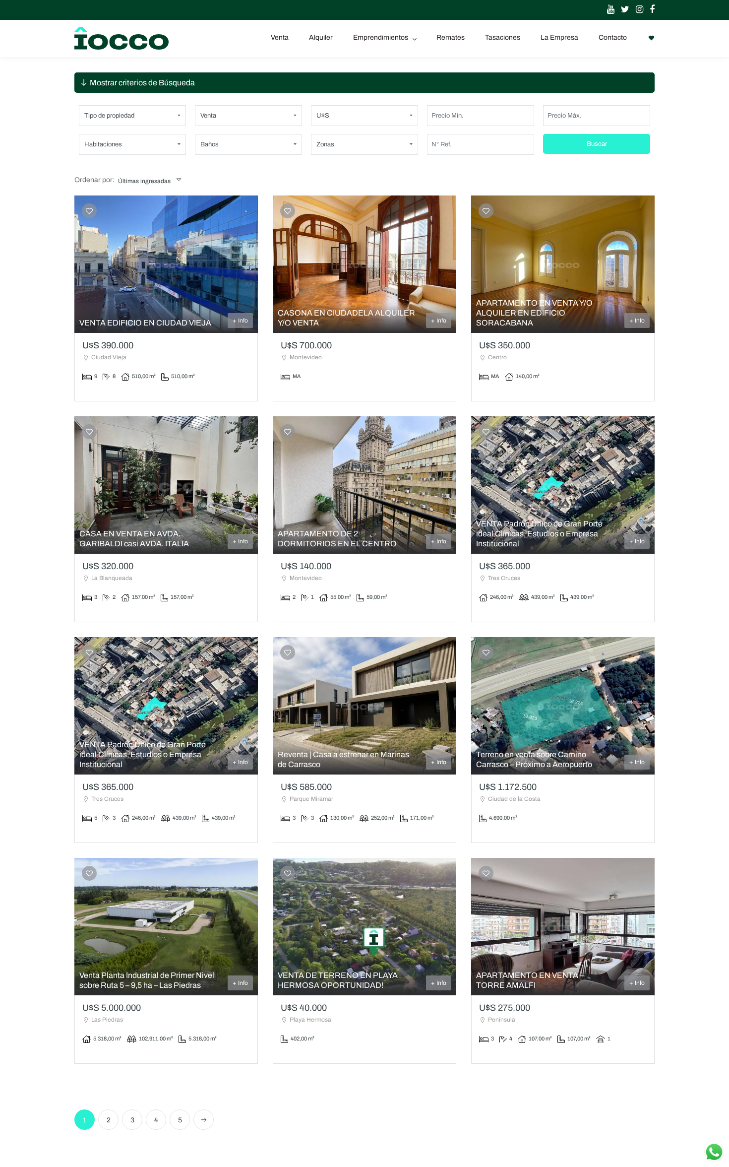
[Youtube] (608, 10)
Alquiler (321, 37)
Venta (280, 37)
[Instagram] (637, 10)
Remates (450, 37)
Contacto (613, 37)
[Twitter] (622, 10)
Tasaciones (502, 37)
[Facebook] (650, 10)
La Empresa (559, 37)
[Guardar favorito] (89, 211)
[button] (132, 115)
